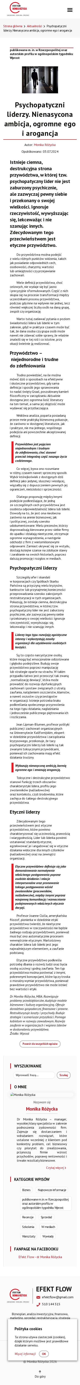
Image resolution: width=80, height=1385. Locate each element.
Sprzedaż (46, 1217)
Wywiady (48, 1236)
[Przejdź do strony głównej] (18, 15)
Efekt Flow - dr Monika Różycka (40, 1257)
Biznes (26, 1190)
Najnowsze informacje (52, 1190)
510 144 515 (51, 1304)
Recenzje (27, 1217)
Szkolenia (28, 1227)
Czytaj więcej (55, 1168)
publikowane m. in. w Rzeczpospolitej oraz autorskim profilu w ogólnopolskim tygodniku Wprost (41, 54)
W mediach (48, 1227)
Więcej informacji (25, 1354)
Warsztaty (28, 1236)
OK (44, 1354)
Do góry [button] (40, 1376)
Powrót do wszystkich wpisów (40, 1044)
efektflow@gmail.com (57, 1297)
